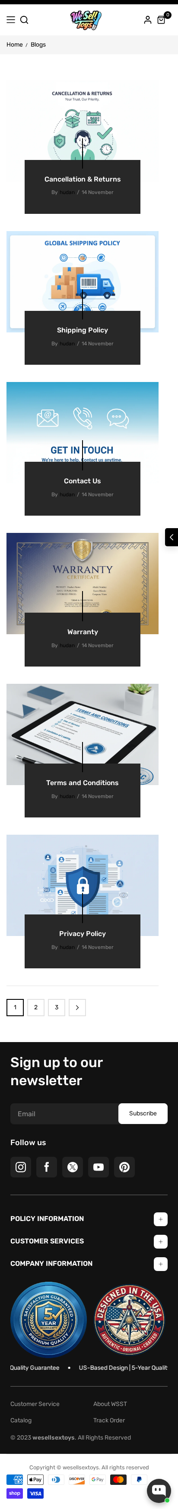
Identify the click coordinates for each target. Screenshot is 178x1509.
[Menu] (10, 20)
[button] (171, 537)
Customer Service (35, 1404)
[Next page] (77, 1007)
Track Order (109, 1420)
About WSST (110, 1404)
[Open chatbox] (159, 1491)
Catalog (21, 1420)
